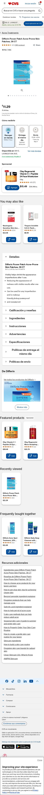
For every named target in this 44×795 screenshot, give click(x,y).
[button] (34, 151)
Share (38, 45)
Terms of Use (15, 792)
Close (39, 760)
